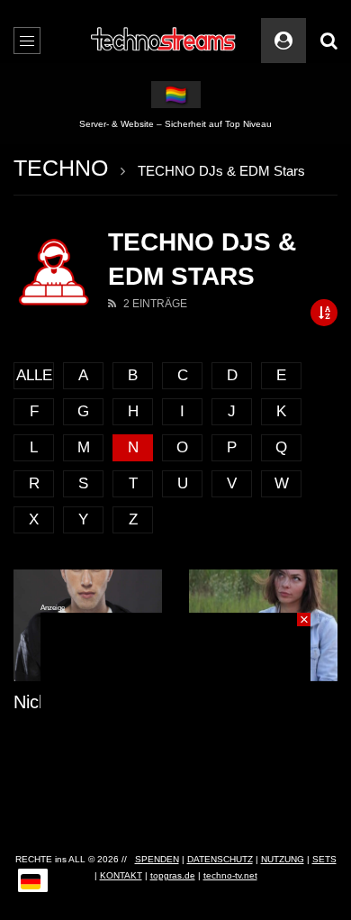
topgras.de (172, 875)
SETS (324, 859)
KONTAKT (121, 875)
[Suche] (328, 40)
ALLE (34, 375)
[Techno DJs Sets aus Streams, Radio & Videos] (164, 40)
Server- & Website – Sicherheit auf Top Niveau (175, 124)
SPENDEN (157, 859)
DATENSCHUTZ (220, 859)
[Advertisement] (175, 725)
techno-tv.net (230, 875)
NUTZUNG (282, 859)
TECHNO (61, 167)
